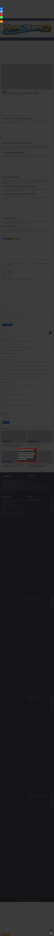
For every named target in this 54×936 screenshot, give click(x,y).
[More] (1, 21)
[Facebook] (1, 8)
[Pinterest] (1, 14)
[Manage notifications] (51, 933)
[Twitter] (1, 11)
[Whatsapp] (1, 17)
